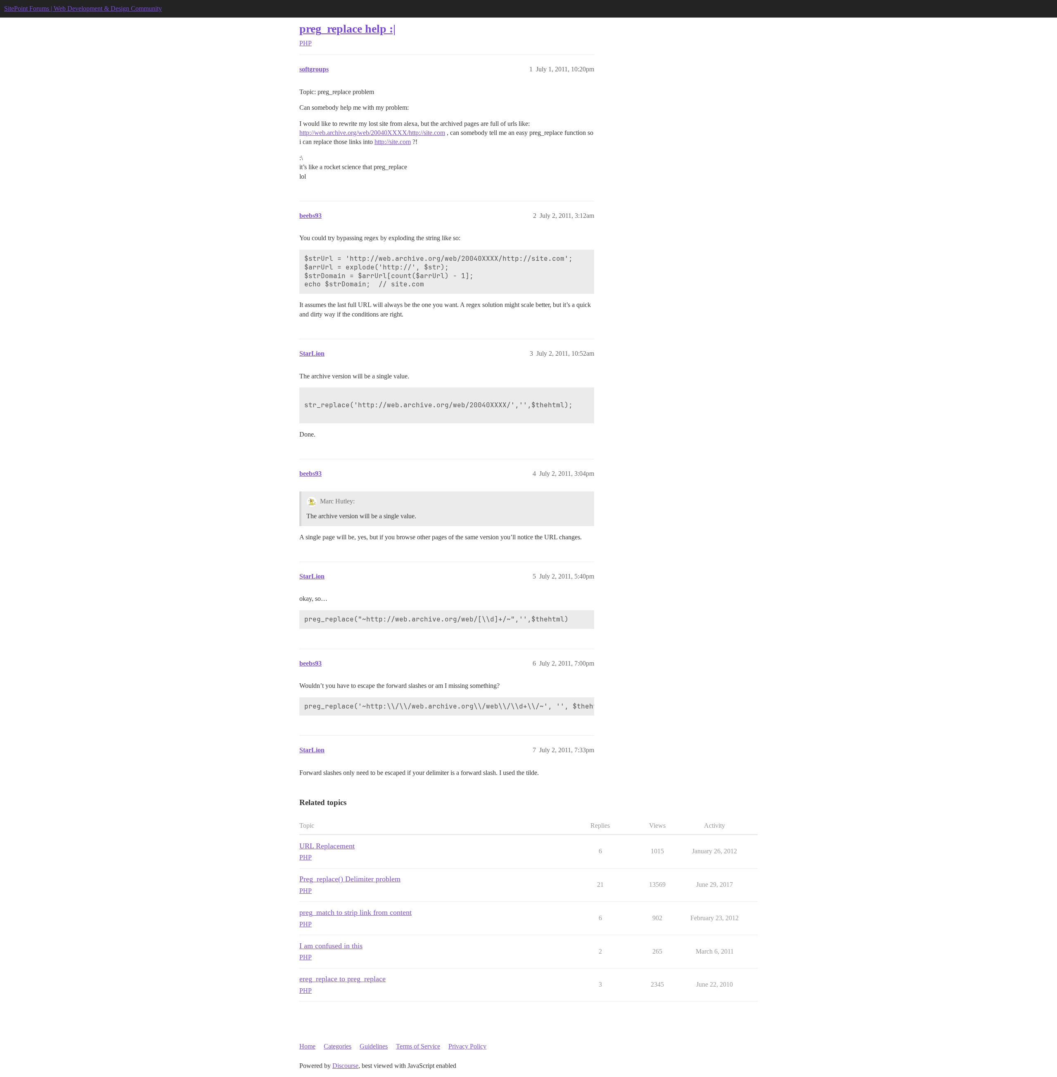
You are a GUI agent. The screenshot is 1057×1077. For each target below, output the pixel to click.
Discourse (345, 1065)
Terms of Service (418, 1046)
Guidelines (374, 1046)
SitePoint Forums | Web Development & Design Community (83, 8)
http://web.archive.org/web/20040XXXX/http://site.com (372, 132)
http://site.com (392, 141)
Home (307, 1046)
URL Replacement (327, 846)
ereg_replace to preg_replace (342, 979)
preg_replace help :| (347, 28)
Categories (337, 1046)
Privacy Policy (467, 1046)
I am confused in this (331, 946)
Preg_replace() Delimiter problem (350, 879)
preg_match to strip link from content (355, 912)
